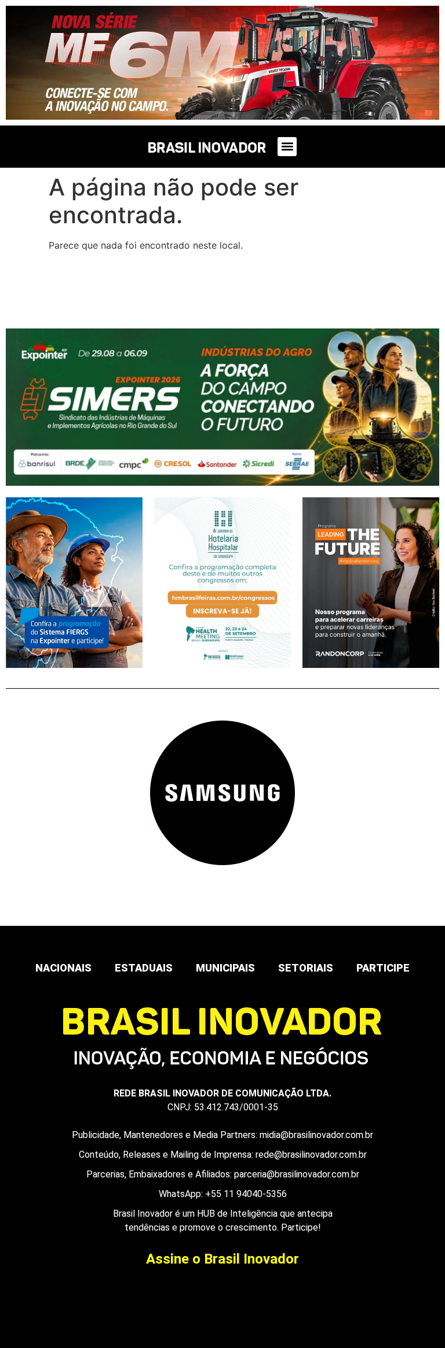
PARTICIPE (383, 968)
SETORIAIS (305, 968)
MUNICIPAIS (225, 968)
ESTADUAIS (144, 968)
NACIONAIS (63, 968)
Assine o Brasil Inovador (222, 1259)
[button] (287, 146)
